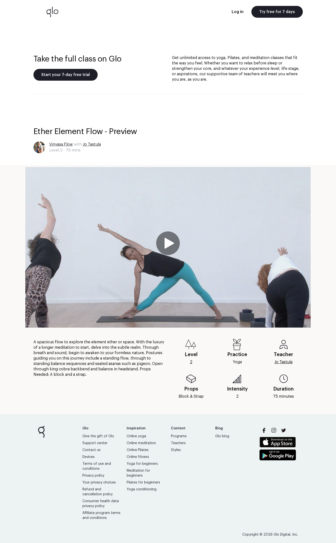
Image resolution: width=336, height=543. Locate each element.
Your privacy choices (99, 482)
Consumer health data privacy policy (100, 503)
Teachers (178, 443)
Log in (238, 12)
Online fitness (138, 457)
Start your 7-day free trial (65, 75)
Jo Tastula (92, 144)
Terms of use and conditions (96, 466)
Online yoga (136, 436)
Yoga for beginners (142, 464)
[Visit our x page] (283, 430)
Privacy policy (93, 475)
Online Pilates (138, 450)
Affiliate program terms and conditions (101, 515)
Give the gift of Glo (98, 436)
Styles (176, 450)
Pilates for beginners (143, 482)
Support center (94, 443)
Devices (88, 457)
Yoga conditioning (141, 489)
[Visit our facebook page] (264, 430)
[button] (168, 247)
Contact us (91, 450)
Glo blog (222, 436)
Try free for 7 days (277, 12)
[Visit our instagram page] (273, 430)
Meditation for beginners (138, 473)
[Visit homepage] (52, 12)
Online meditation (141, 443)
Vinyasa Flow (61, 144)
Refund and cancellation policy (97, 492)
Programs (179, 436)
